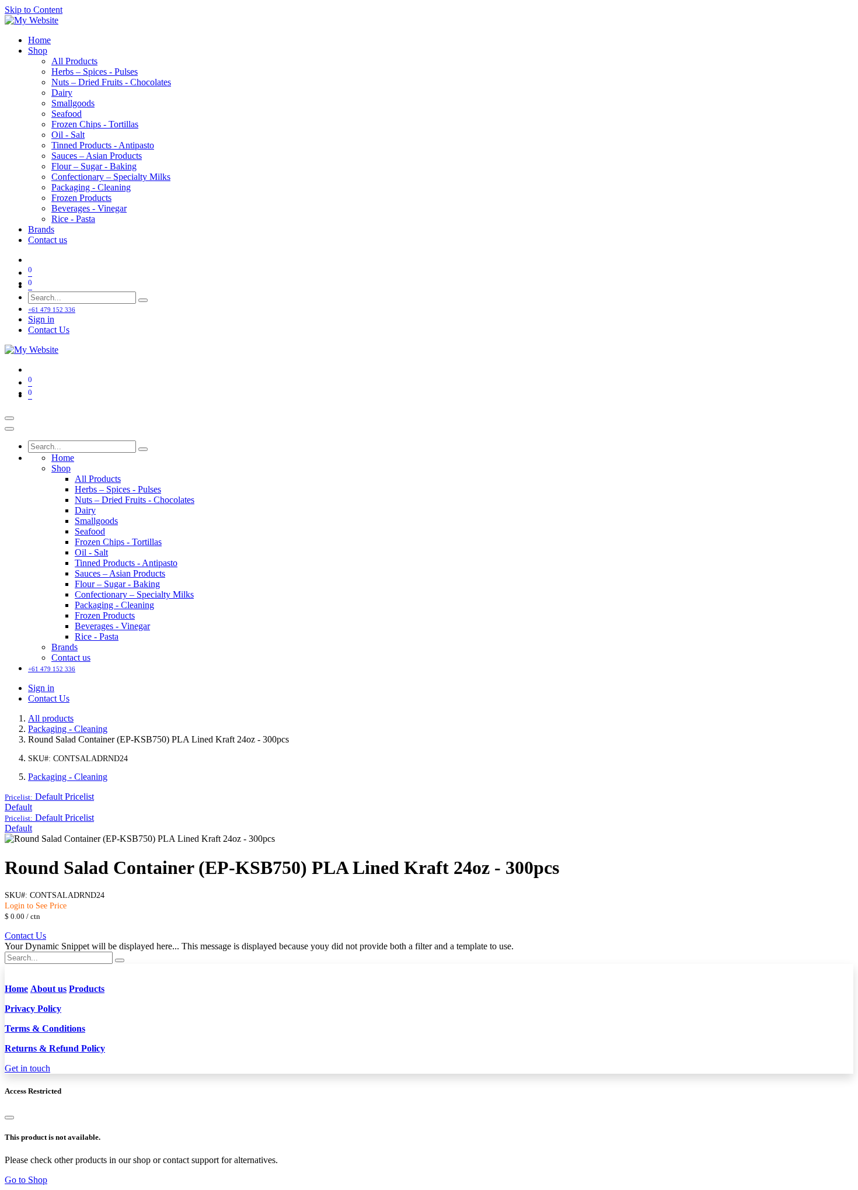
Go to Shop (26, 1180)
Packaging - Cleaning (67, 729)
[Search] (143, 300)
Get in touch (27, 1068)
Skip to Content (33, 10)
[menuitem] (39, 40)
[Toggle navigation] (9, 418)
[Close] (9, 429)
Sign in (41, 319)
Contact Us (48, 330)
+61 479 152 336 (51, 309)
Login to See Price (36, 905)
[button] (49, 797)
